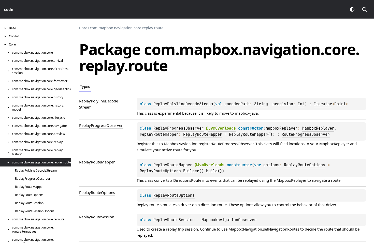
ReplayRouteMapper (202, 134)
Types (85, 86)
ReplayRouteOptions (304, 165)
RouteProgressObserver (306, 134)
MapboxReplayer (318, 128)
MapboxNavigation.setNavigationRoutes (263, 229)
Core (83, 27)
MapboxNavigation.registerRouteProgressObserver (208, 143)
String (261, 104)
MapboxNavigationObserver (229, 219)
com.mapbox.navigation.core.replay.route (126, 27)
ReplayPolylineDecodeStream (183, 104)
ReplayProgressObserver (178, 128)
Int (301, 104)
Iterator (323, 104)
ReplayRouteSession (174, 219)
